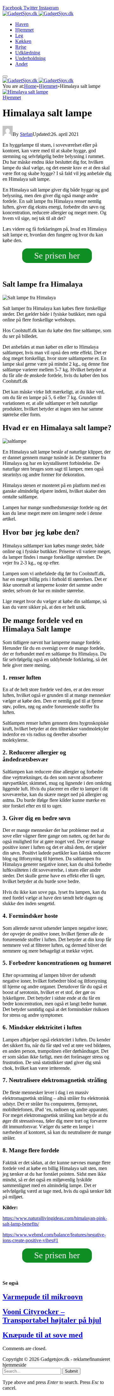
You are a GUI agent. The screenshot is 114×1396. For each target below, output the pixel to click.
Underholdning (30, 58)
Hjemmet (24, 30)
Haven (21, 24)
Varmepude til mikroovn (43, 1297)
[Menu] (5, 76)
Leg (19, 35)
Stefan (26, 134)
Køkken (23, 41)
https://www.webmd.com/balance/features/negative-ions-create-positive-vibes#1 (54, 1237)
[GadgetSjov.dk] (38, 13)
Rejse (20, 47)
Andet (21, 64)
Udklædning (27, 52)
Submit (71, 1371)
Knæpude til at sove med (43, 1335)
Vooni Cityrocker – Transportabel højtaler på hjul (52, 1316)
